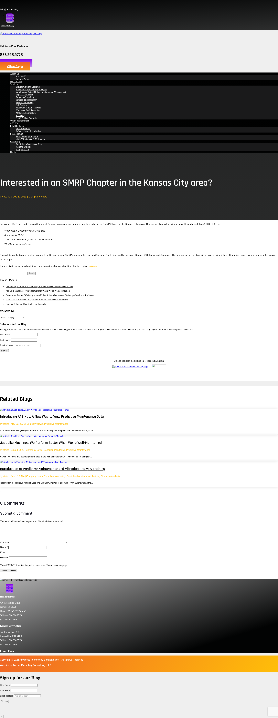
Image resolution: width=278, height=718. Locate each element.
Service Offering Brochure (28, 87)
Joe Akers (93, 266)
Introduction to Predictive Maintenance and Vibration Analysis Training (52, 469)
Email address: (7, 345)
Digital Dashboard (24, 94)
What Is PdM (16, 81)
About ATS (21, 76)
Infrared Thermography (26, 100)
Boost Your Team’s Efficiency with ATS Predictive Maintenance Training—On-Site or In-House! (50, 295)
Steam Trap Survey (24, 102)
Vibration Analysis (110, 476)
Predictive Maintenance (56, 424)
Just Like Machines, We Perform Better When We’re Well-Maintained (38, 291)
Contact (13, 152)
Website (4, 557)
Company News (38, 196)
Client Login (15, 66)
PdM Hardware (17, 126)
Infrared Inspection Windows (29, 131)
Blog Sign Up (22, 149)
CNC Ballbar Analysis (26, 118)
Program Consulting (25, 97)
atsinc (6, 196)
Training (96, 476)
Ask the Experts (23, 147)
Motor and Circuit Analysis (28, 107)
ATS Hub (14, 123)
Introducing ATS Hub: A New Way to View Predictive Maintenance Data (39, 286)
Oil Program (21, 105)
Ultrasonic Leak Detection (28, 110)
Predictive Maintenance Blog (29, 144)
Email (4, 552)
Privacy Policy (7, 25)
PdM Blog (15, 141)
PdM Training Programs (27, 136)
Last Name (5, 340)
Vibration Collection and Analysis (31, 89)
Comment (6, 542)
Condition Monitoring (54, 450)
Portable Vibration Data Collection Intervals (26, 304)
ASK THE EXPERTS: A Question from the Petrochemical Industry (37, 299)
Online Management (19, 120)
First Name (5, 334)
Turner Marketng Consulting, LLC (32, 665)
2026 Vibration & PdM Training (30, 139)
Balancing (20, 115)
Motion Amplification (26, 113)
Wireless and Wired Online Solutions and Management (41, 92)
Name (4, 547)
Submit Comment (8, 570)
